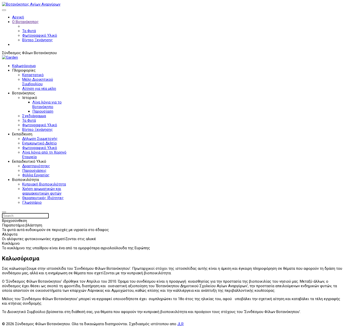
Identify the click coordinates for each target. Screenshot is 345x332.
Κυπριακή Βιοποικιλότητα (44, 184)
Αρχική (18, 17)
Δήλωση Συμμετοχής (40, 138)
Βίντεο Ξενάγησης (37, 40)
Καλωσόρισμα (24, 66)
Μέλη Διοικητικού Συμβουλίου (37, 81)
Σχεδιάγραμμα (34, 116)
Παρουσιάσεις (34, 170)
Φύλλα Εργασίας (36, 175)
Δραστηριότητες (36, 166)
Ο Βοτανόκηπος (25, 21)
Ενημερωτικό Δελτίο (39, 143)
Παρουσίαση (42, 111)
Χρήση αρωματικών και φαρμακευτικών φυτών (41, 191)
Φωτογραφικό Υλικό (39, 35)
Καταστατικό (33, 75)
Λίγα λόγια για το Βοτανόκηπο (47, 104)
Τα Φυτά (29, 31)
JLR (180, 324)
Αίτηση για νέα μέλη (39, 88)
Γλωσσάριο (32, 202)
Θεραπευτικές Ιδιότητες (43, 198)
